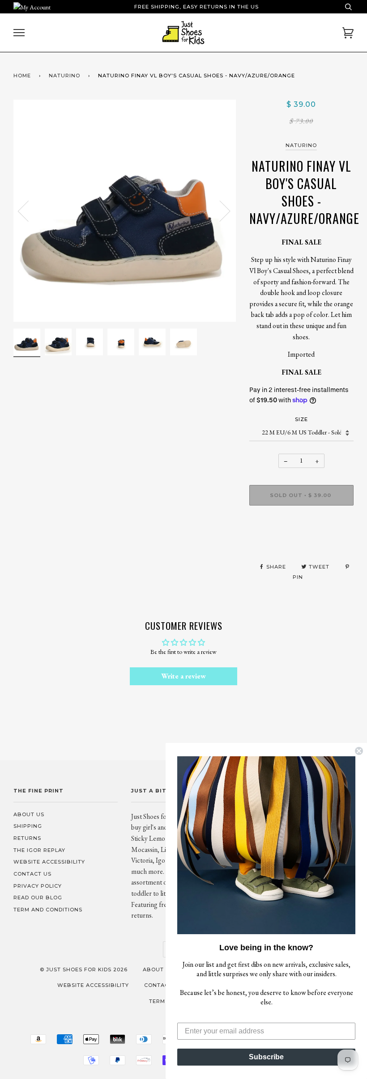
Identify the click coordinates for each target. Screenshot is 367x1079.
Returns (27, 838)
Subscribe (266, 1057)
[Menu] (19, 32)
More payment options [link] (301, 543)
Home (22, 75)
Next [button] (219, 210)
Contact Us (32, 874)
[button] (266, 845)
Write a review (183, 676)
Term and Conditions (47, 909)
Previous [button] (28, 210)
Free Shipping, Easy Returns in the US (196, 7)
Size (301, 419)
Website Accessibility (49, 862)
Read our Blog (37, 897)
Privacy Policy (37, 886)
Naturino (64, 75)
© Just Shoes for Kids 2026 (84, 969)
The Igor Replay (39, 850)
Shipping (27, 826)
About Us (28, 814)
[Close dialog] (358, 750)
